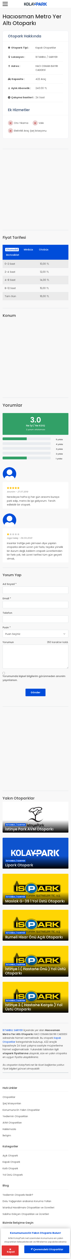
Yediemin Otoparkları (15, 1116)
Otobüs (43, 249)
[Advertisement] (35, 189)
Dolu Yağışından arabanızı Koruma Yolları (27, 1201)
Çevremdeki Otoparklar (48, 1249)
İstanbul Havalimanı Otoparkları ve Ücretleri (28, 1207)
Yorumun (8, 642)
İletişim (7, 1135)
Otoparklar (9, 1097)
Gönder (35, 692)
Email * (7, 598)
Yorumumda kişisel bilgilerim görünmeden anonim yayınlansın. (34, 678)
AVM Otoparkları (12, 1122)
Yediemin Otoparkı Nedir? (18, 1195)
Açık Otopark (10, 1155)
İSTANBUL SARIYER (13, 1030)
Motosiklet (12, 255)
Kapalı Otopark (11, 1162)
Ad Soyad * (10, 584)
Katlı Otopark (10, 1168)
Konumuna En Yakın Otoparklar (21, 1110)
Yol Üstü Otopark (13, 1174)
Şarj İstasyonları (12, 1103)
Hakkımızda (9, 1129)
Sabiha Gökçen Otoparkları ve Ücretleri (26, 1214)
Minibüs (28, 249)
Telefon (7, 613)
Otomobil (12, 249)
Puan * (7, 627)
